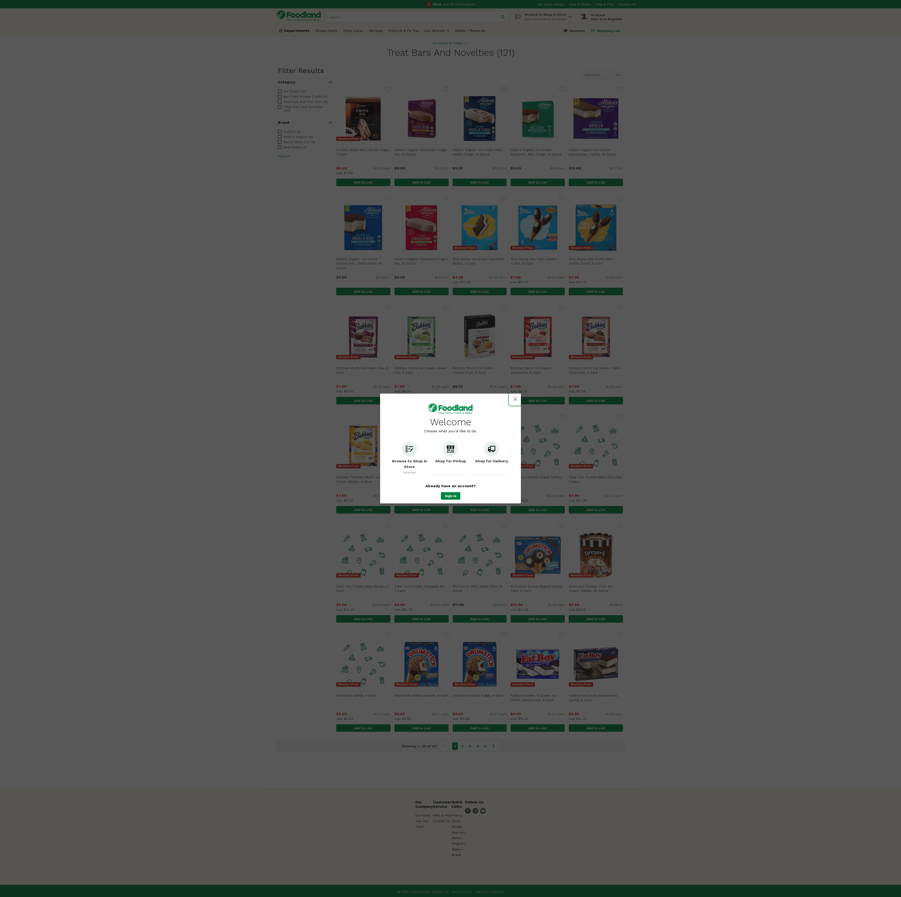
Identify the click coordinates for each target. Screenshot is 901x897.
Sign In (450, 496)
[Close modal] (515, 399)
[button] (409, 458)
